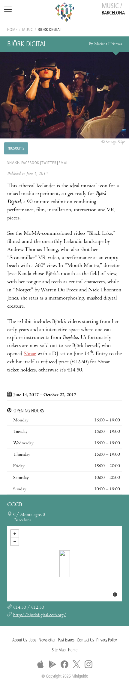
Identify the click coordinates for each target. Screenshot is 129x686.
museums (16, 148)
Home (12, 30)
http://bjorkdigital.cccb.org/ (39, 615)
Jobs (32, 640)
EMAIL (63, 163)
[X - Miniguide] (76, 664)
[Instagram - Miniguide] (88, 664)
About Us (19, 640)
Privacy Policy (106, 640)
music (27, 30)
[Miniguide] (64, 12)
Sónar (30, 354)
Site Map (59, 650)
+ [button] (15, 534)
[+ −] (64, 563)
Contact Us (85, 640)
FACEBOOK (30, 163)
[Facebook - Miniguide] (64, 664)
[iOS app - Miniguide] (40, 664)
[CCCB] (64, 563)
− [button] (15, 541)
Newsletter (47, 640)
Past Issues (66, 640)
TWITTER (48, 163)
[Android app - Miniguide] (52, 664)
